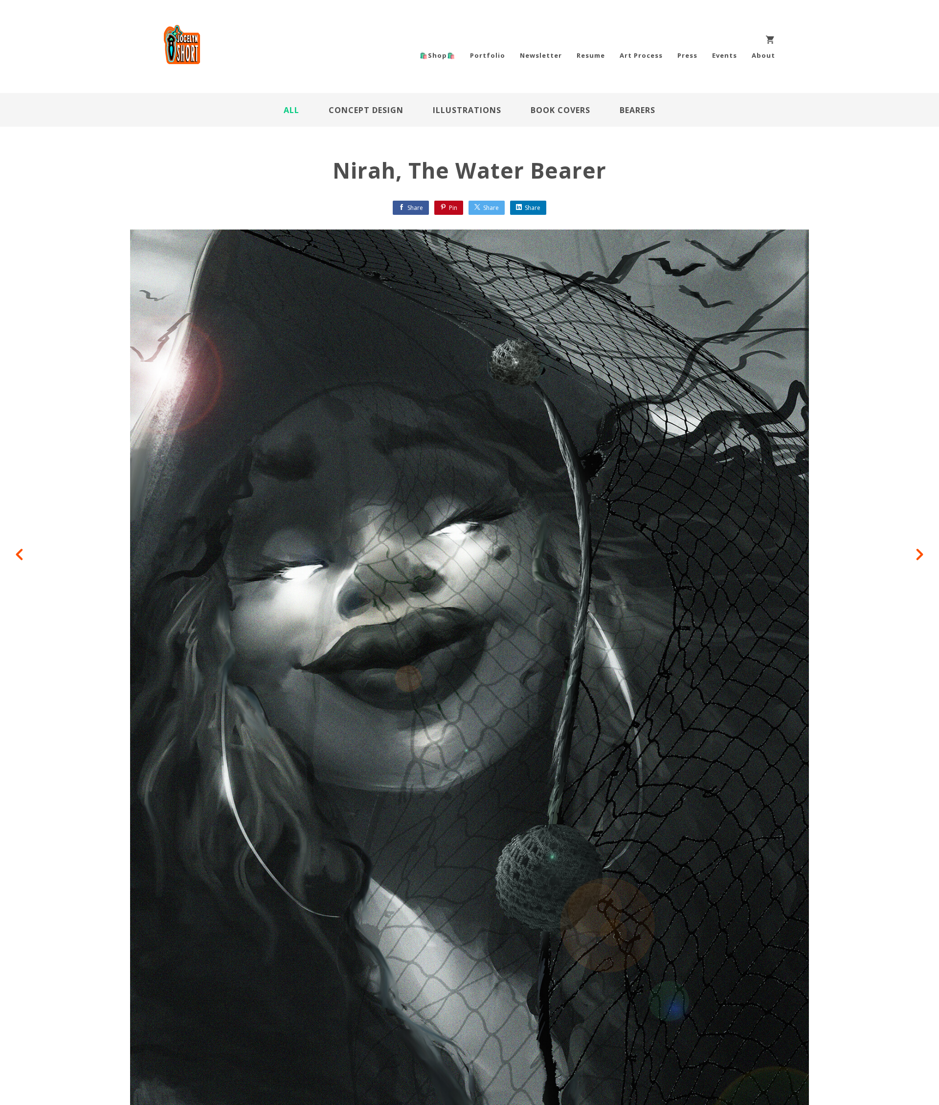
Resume (591, 55)
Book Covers (560, 110)
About (763, 55)
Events (724, 55)
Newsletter (541, 55)
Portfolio (487, 55)
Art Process (641, 55)
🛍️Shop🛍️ (437, 55)
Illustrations (467, 110)
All (291, 110)
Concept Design (366, 110)
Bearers (637, 110)
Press (687, 55)
